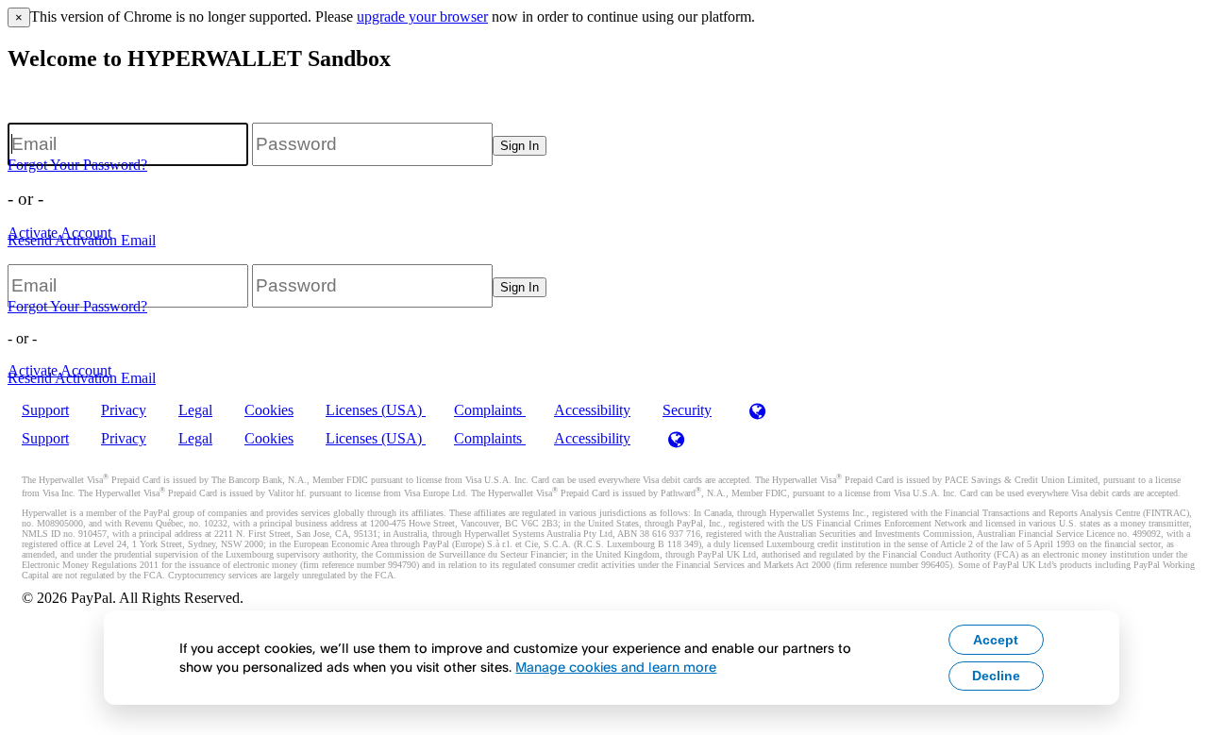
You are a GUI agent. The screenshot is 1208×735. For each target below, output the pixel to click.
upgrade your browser (422, 16)
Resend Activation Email (82, 240)
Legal (195, 410)
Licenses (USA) (376, 410)
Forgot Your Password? (77, 165)
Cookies (269, 410)
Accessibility (592, 410)
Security (687, 410)
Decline (996, 675)
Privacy (123, 410)
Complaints (490, 410)
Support (45, 410)
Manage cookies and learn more (615, 667)
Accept (995, 639)
